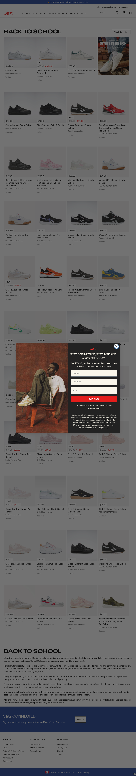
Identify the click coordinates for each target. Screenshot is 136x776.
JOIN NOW (94, 399)
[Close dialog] (116, 346)
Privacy (76, 425)
